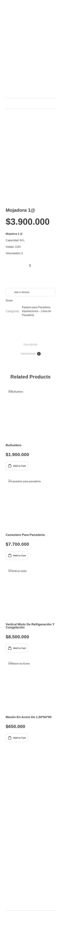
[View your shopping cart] (51, 49)
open (55, 123)
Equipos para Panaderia (36, 307)
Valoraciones (30, 353)
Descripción (30, 344)
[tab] (30, 344)
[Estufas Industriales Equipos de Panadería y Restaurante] (33, 773)
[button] (30, 292)
